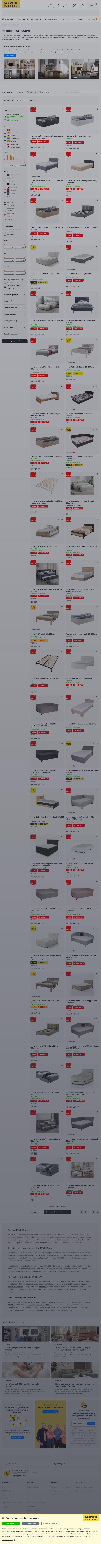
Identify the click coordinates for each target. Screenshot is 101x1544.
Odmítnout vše (30, 1524)
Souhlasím (11, 1524)
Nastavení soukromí (50, 1524)
